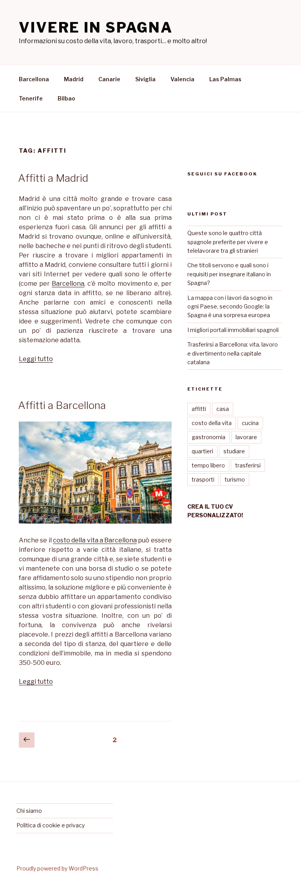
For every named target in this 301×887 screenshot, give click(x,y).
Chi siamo (29, 810)
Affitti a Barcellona (62, 405)
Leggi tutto (36, 359)
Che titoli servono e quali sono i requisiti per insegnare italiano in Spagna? (229, 274)
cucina (250, 423)
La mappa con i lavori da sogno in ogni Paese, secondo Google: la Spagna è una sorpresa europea (229, 306)
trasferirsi (248, 465)
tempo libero (208, 465)
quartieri (202, 451)
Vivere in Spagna (96, 27)
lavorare (246, 437)
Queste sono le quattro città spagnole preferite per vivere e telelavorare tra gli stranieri (227, 242)
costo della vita (212, 423)
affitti (199, 408)
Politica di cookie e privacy (50, 825)
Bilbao (66, 98)
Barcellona (34, 79)
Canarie (109, 79)
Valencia (182, 79)
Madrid (73, 79)
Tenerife (31, 98)
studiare (234, 451)
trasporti (203, 479)
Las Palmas (225, 79)
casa (222, 408)
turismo (235, 479)
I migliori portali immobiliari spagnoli (233, 330)
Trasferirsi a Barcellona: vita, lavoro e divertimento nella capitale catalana (232, 353)
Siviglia (145, 79)
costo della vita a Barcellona (95, 540)
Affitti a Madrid (53, 178)
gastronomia (208, 437)
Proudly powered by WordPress (57, 868)
